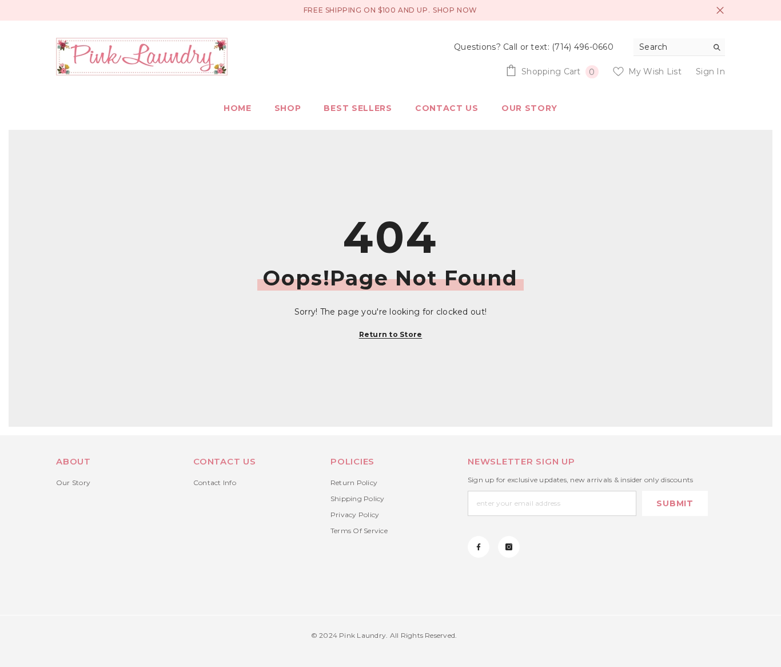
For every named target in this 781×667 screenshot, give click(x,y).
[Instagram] (509, 547)
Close (720, 10)
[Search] (679, 47)
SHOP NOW (455, 10)
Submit (674, 503)
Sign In (710, 71)
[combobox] (670, 46)
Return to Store (391, 334)
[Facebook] (478, 547)
